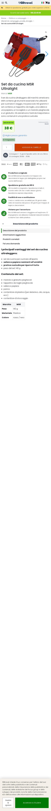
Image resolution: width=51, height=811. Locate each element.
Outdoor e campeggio (17, 18)
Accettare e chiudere (32, 803)
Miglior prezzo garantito (16, 135)
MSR (10, 93)
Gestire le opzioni (8, 802)
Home (3, 18)
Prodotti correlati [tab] (11, 239)
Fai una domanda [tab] (11, 243)
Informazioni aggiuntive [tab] (14, 235)
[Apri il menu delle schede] (3, 224)
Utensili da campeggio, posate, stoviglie (16, 21)
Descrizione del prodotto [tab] (15, 230)
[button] (46, 54)
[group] (25, 54)
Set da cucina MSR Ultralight (12, 23)
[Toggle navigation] (3, 2)
